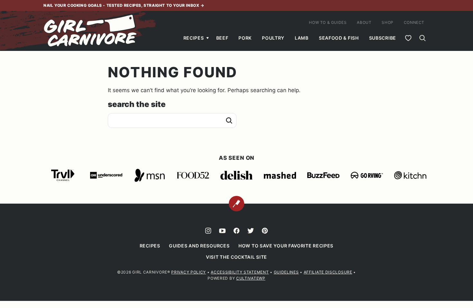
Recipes (193, 38)
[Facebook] (236, 231)
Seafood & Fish (339, 38)
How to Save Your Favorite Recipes (285, 245)
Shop (387, 22)
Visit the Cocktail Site (236, 257)
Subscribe (382, 38)
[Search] (422, 38)
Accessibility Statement (240, 272)
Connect (414, 22)
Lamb (302, 38)
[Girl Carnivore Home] (90, 31)
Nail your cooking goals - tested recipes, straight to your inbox (121, 5)
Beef (222, 38)
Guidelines (286, 272)
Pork (245, 38)
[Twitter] (251, 231)
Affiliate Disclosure (328, 272)
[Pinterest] (265, 231)
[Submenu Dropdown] (207, 38)
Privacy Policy (188, 272)
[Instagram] (208, 231)
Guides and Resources (199, 245)
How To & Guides (328, 22)
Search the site (137, 104)
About (364, 22)
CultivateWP (250, 278)
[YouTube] (222, 231)
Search (229, 120)
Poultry (273, 38)
